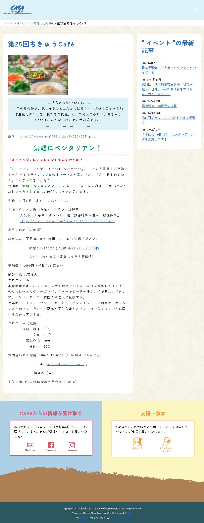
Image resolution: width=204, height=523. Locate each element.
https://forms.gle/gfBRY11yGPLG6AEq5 (64, 247)
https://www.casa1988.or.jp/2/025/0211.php (57, 136)
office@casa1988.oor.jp (67, 363)
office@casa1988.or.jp (119, 517)
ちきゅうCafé (43, 23)
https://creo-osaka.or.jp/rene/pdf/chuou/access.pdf (67, 220)
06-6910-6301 (84, 517)
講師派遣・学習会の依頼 (159, 105)
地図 (129, 513)
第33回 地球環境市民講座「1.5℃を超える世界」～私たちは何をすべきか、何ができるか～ (167, 89)
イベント (23, 23)
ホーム (8, 23)
